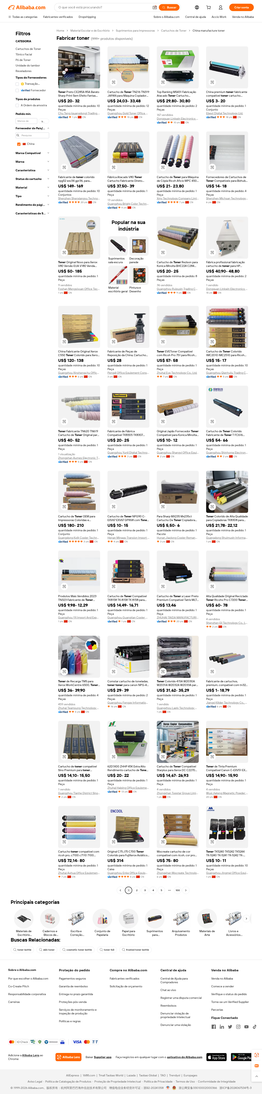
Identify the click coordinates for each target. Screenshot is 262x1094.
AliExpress (72, 1075)
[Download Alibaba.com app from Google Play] (242, 1057)
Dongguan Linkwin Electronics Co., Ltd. (178, 118)
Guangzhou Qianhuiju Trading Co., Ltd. (227, 372)
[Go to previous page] (120, 890)
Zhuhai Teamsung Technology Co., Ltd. (79, 708)
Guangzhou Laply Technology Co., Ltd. (178, 708)
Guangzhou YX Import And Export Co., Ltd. (79, 617)
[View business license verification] (168, 1088)
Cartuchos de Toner (173, 30)
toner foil (109, 949)
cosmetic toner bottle (79, 949)
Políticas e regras (70, 1021)
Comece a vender (222, 986)
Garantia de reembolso (73, 986)
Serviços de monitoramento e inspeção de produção (78, 1011)
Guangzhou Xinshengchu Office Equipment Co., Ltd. (79, 372)
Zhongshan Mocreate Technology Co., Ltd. (178, 873)
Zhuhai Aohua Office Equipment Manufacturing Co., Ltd (79, 873)
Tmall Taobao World (111, 1075)
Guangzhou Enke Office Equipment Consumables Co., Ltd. (128, 873)
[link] (256, 1055)
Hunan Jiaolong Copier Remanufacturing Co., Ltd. (178, 537)
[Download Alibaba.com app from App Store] (216, 1057)
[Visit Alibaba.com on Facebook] (213, 1026)
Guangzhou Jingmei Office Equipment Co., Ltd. (227, 873)
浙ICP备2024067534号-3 (235, 1087)
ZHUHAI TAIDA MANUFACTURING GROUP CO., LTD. (178, 617)
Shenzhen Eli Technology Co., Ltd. (227, 622)
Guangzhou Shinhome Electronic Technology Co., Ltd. (227, 452)
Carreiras (14, 1002)
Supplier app (103, 1057)
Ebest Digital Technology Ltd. (224, 113)
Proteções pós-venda (73, 1002)
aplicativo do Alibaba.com (184, 1057)
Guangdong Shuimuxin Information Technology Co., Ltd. (227, 537)
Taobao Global (148, 1075)
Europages (190, 1075)
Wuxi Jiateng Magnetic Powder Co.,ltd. (227, 793)
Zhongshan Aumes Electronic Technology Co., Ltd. (79, 458)
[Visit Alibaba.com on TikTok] (254, 1026)
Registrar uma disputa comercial (181, 997)
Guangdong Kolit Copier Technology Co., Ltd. (79, 537)
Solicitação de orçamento (126, 986)
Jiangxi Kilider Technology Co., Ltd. (227, 702)
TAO (163, 1075)
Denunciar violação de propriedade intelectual (175, 1015)
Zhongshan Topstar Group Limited (178, 793)
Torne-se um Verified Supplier (230, 1002)
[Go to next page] (186, 890)
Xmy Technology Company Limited (178, 198)
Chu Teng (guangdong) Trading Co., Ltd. (79, 113)
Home (60, 30)
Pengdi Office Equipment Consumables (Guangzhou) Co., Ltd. (128, 372)
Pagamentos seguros (72, 978)
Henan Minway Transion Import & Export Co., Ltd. (128, 537)
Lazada (131, 1075)
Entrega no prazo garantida (76, 994)
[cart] (209, 8)
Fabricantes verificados (124, 978)
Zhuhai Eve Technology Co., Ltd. (177, 372)
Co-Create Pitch (18, 986)
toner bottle (24, 949)
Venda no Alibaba (222, 978)
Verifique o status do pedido (229, 994)
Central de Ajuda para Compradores (174, 980)
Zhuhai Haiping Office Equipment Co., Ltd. (128, 787)
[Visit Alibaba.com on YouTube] (246, 1026)
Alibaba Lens (30, 1055)
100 (178, 890)
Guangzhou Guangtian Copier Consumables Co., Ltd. (128, 617)
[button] (154, 7)
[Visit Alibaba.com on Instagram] (238, 1026)
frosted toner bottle (137, 949)
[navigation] (31, 461)
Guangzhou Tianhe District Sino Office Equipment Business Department (79, 793)
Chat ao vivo (168, 990)
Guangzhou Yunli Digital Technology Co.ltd (128, 452)
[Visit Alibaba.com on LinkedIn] (221, 1026)
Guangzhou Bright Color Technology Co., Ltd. (128, 203)
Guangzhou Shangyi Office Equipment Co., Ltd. (178, 452)
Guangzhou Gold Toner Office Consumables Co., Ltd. (128, 113)
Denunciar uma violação (175, 1025)
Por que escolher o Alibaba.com (28, 978)
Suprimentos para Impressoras (135, 30)
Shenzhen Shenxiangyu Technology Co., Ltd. (79, 198)
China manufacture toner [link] (209, 30)
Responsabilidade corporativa (27, 994)
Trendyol (174, 1075)
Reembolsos (168, 1005)
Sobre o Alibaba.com (22, 970)
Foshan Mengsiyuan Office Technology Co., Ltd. (79, 288)
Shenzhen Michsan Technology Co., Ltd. (227, 198)
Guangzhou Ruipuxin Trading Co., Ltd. (178, 288)
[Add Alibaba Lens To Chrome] (68, 1057)
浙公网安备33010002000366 (198, 1087)
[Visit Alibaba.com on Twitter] (230, 1026)
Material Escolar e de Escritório (90, 30)
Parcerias (217, 1009)
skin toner (49, 949)
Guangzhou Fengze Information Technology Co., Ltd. (128, 702)
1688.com (89, 1075)
